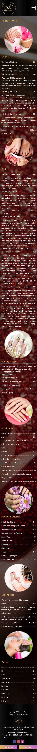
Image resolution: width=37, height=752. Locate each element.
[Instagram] (22, 741)
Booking (28, 747)
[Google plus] (18, 741)
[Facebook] (14, 741)
